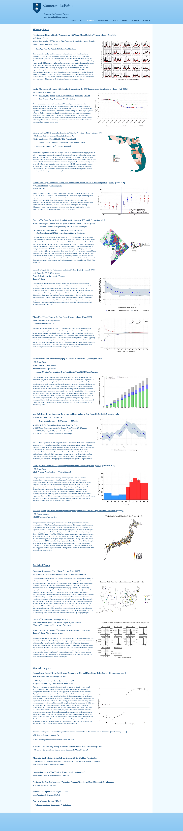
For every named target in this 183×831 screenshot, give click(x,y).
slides (103, 35)
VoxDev (41, 188)
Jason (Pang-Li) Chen (58, 676)
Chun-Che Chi (41, 320)
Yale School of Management (55, 17)
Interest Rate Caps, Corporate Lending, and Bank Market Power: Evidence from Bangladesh (70, 183)
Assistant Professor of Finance (56, 14)
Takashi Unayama (42, 514)
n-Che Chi (43, 273)
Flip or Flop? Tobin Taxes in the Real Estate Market (53, 317)
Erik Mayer (67, 805)
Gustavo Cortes (41, 38)
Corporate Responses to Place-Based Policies (51, 571)
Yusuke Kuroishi (42, 185)
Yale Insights (43, 41)
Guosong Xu (69, 136)
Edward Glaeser (54, 750)
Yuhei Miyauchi (56, 185)
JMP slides (74, 421)
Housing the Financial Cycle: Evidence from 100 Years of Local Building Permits (66, 35)
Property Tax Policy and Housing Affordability (51, 619)
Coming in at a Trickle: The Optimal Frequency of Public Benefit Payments (63, 466)
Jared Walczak (75, 622)
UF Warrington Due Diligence (61, 41)
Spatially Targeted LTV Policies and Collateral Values (54, 270)
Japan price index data (47, 421)
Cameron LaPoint (58, 6)
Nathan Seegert (62, 622)
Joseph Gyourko (66, 750)
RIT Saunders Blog (46, 99)
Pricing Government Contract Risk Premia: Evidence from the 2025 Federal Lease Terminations (72, 89)
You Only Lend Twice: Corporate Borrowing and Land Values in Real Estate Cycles (66, 414)
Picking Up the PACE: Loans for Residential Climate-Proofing (58, 133)
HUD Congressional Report (77, 226)
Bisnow (52, 95)
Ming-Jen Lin (55, 273)
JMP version (62, 421)
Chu (38, 273)
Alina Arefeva (41, 785)
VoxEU (41, 365)
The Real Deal (58, 417)
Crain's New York (44, 417)
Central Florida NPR (57, 139)
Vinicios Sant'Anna (57, 764)
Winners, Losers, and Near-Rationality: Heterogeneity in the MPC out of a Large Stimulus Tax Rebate (74, 511)
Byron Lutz (52, 622)
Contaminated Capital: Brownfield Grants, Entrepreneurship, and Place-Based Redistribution (70, 673)
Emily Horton (41, 622)
